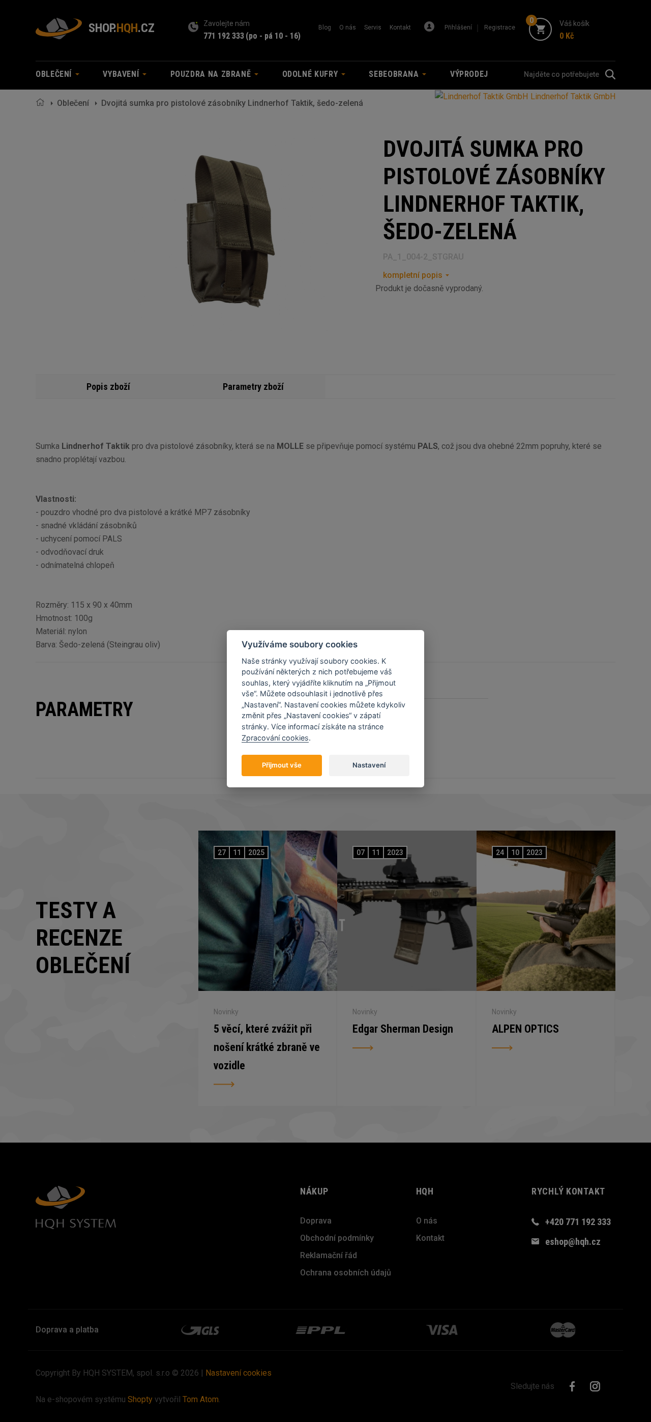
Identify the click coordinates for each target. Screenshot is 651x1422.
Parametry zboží (253, 386)
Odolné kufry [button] (311, 74)
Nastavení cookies (238, 1373)
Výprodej (469, 74)
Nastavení (369, 765)
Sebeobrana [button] (395, 74)
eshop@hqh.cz (573, 1241)
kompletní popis (412, 275)
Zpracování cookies (275, 737)
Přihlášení (458, 27)
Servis (372, 27)
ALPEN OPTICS (525, 1028)
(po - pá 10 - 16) (273, 36)
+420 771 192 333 (578, 1221)
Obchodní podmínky (337, 1238)
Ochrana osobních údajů (345, 1272)
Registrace (499, 27)
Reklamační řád (328, 1255)
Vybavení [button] (122, 74)
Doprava (316, 1221)
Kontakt (400, 27)
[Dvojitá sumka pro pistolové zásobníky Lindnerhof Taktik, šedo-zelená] (232, 234)
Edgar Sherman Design (402, 1028)
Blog (324, 27)
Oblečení (73, 103)
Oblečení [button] (55, 74)
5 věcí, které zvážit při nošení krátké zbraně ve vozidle (267, 1047)
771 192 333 (223, 36)
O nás (347, 27)
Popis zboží (108, 386)
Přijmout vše (282, 765)
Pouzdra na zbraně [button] (212, 74)
